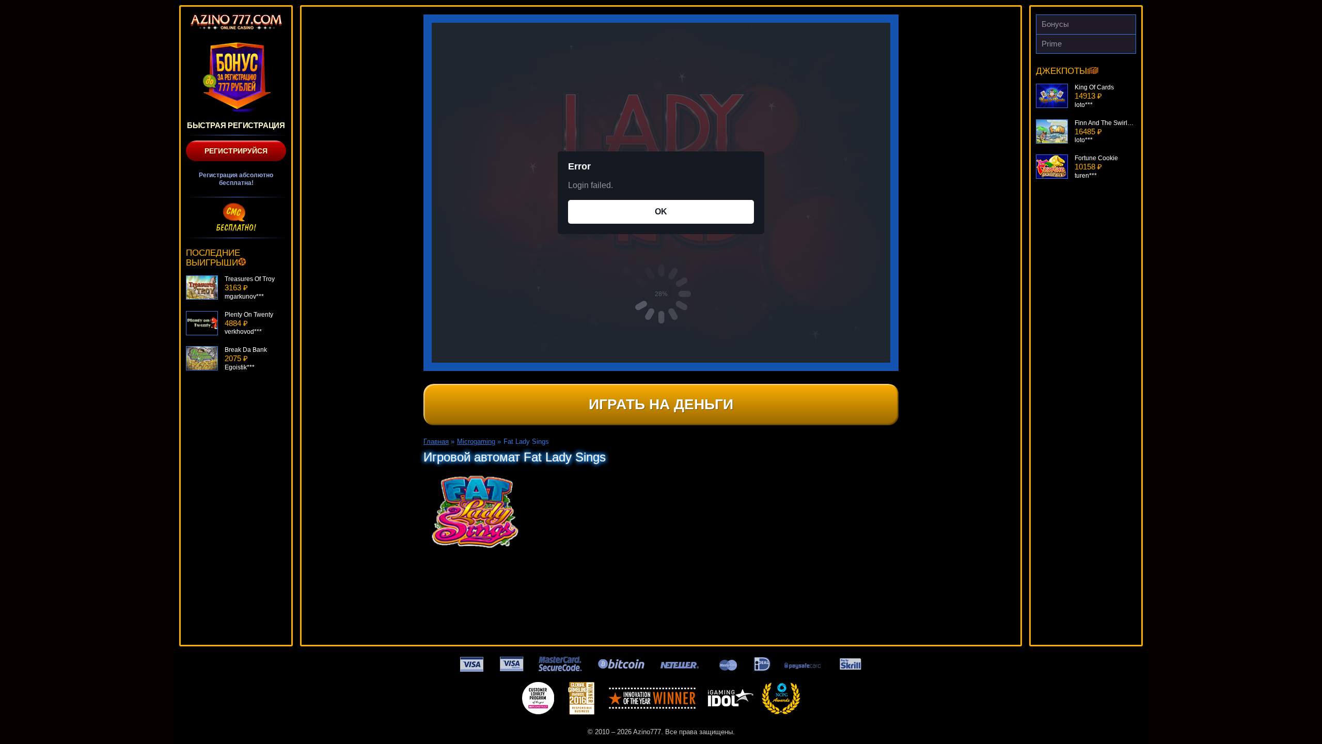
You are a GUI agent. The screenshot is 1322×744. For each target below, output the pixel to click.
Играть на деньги (661, 404)
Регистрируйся (235, 151)
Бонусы (1055, 24)
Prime (1052, 43)
